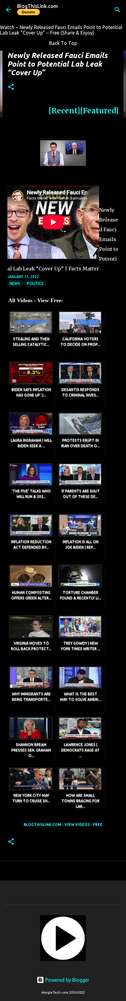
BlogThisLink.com (37, 6)
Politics (35, 283)
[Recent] (64, 111)
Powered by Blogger (66, 980)
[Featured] (99, 111)
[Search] (117, 9)
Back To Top (63, 43)
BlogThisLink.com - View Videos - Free (63, 825)
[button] (11, 87)
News (15, 283)
